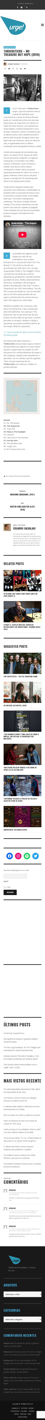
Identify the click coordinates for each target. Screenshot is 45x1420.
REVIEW (12, 47)
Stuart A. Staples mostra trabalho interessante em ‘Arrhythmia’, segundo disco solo (22, 627)
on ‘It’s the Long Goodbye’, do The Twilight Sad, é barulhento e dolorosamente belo (24, 1229)
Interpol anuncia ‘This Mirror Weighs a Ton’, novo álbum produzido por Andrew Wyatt (22, 1380)
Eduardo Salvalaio (14, 64)
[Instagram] (21, 7)
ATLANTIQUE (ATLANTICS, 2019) (15, 705)
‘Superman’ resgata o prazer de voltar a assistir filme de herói (20, 799)
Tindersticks (26, 476)
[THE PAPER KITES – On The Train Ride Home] (19, 663)
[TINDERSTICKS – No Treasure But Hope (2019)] (22, 87)
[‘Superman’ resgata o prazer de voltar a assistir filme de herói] (19, 785)
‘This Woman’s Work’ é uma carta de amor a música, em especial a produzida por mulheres (21, 736)
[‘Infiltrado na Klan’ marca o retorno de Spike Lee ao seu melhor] (19, 754)
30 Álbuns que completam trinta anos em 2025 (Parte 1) (20, 594)
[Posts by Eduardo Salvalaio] (5, 64)
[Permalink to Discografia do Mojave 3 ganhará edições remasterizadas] (5, 1191)
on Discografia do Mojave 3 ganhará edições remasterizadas (23, 1193)
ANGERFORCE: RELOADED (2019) (15, 829)
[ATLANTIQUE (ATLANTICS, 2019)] (19, 692)
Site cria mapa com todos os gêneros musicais (22, 1115)
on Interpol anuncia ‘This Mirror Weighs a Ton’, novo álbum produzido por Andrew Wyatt (24, 1211)
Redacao (7, 1343)
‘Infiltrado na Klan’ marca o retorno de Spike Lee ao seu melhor (20, 768)
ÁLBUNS (6, 47)
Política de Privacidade (17, 1267)
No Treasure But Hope (13, 476)
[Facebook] (17, 7)
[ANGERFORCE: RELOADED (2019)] (19, 816)
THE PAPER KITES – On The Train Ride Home (20, 676)
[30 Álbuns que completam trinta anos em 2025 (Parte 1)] (19, 580)
